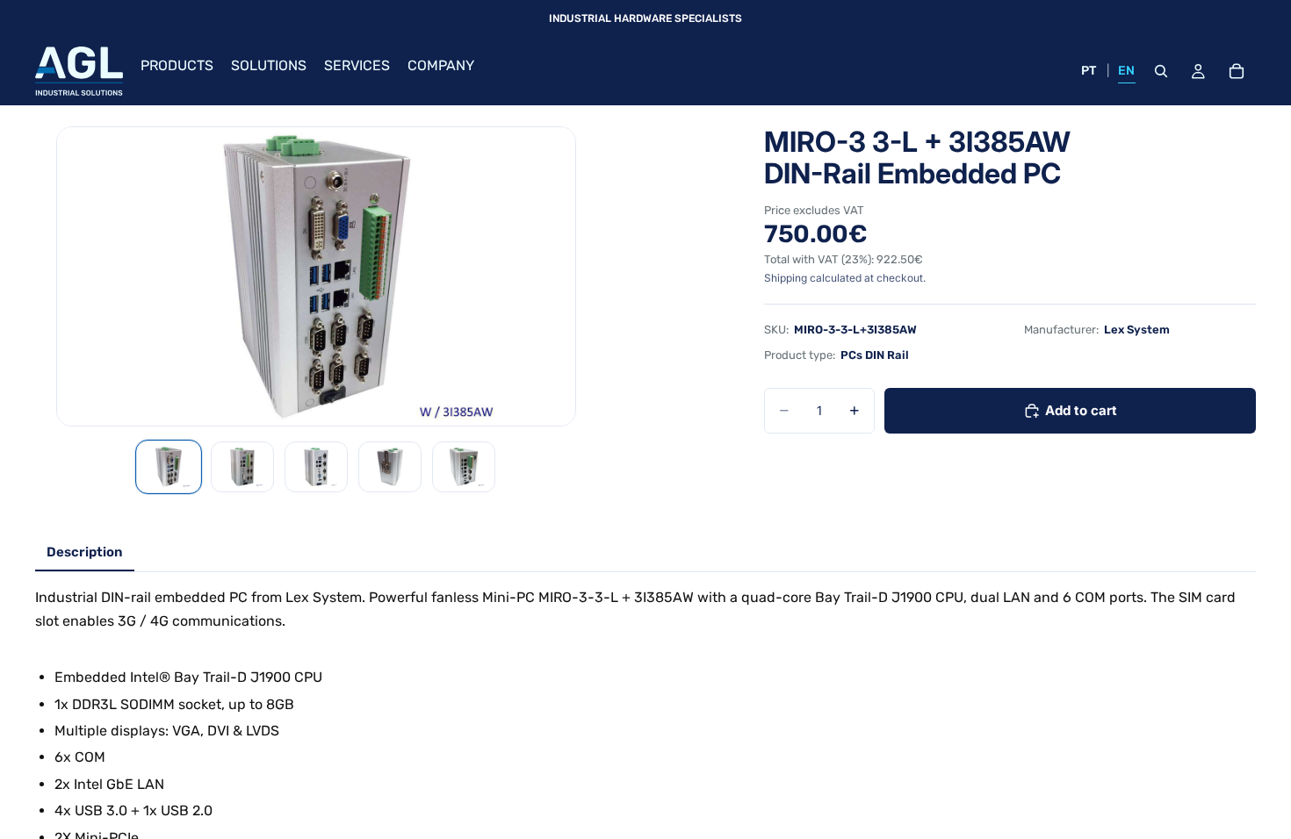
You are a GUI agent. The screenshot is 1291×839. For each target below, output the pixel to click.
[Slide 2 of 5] (242, 466)
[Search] (1161, 71)
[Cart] (1236, 71)
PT (1089, 70)
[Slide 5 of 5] (463, 466)
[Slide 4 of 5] (390, 466)
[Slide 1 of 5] (168, 466)
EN (1127, 70)
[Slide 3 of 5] (316, 466)
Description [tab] (85, 552)
